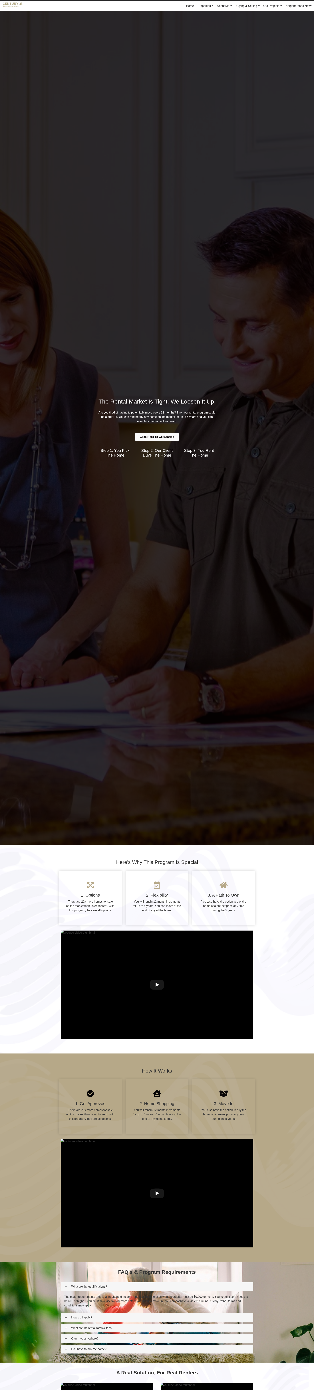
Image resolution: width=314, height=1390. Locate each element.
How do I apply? (81, 1317)
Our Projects (273, 7)
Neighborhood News (298, 5)
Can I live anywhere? (84, 1338)
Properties (206, 7)
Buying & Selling (248, 7)
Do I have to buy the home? (88, 1349)
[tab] (157, 1286)
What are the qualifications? (89, 1286)
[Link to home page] (14, 6)
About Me (225, 7)
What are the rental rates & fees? (92, 1328)
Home (190, 5)
